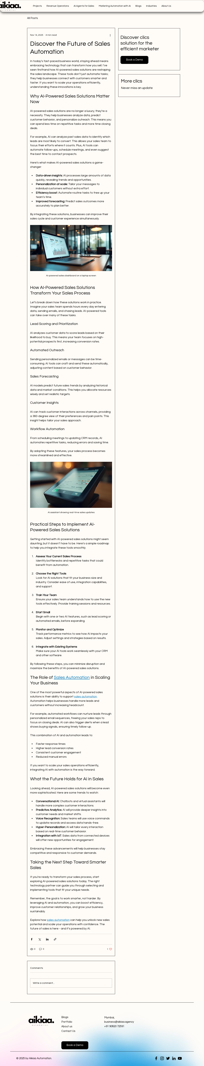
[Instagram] (162, 1058)
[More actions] (110, 35)
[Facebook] (156, 1058)
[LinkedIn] (173, 1058)
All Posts (32, 18)
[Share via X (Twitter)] (39, 939)
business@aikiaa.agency (119, 1021)
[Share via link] (55, 939)
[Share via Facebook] (31, 939)
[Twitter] (168, 1058)
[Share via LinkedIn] (47, 939)
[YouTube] (179, 1058)
